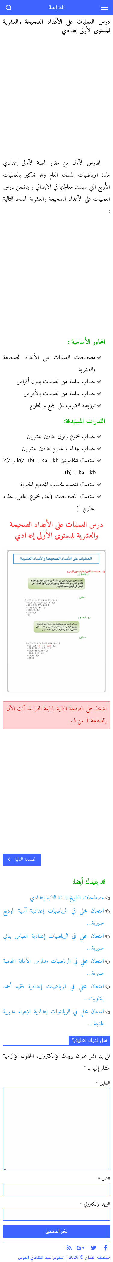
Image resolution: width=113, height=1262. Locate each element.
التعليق (103, 1083)
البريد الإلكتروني (95, 1204)
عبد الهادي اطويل (34, 1257)
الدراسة (56, 7)
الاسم (104, 1179)
